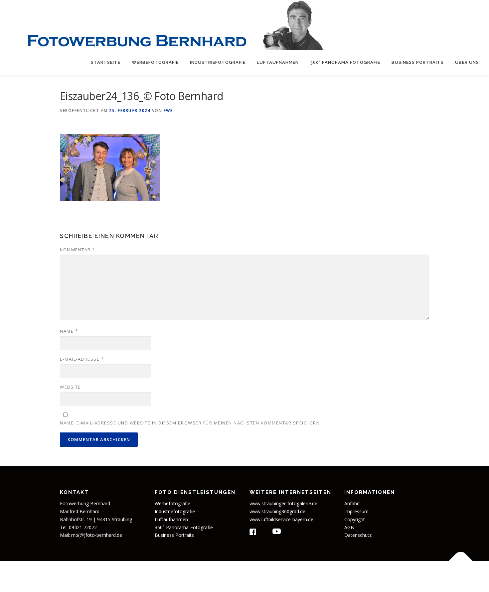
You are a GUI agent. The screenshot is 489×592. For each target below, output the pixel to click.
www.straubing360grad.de (277, 511)
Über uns (467, 62)
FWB (168, 110)
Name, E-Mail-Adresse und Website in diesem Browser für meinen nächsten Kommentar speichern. (190, 423)
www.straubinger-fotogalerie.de (283, 503)
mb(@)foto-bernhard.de (96, 535)
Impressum (356, 511)
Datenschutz (358, 535)
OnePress (293, 576)
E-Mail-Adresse (82, 359)
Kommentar (77, 250)
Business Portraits (418, 62)
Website (70, 387)
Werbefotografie (155, 62)
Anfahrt (352, 503)
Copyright (354, 519)
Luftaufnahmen (278, 62)
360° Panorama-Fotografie (184, 527)
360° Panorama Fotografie (345, 62)
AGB (349, 527)
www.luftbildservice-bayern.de (281, 519)
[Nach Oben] (461, 561)
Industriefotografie (217, 62)
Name (69, 331)
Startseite (105, 62)
